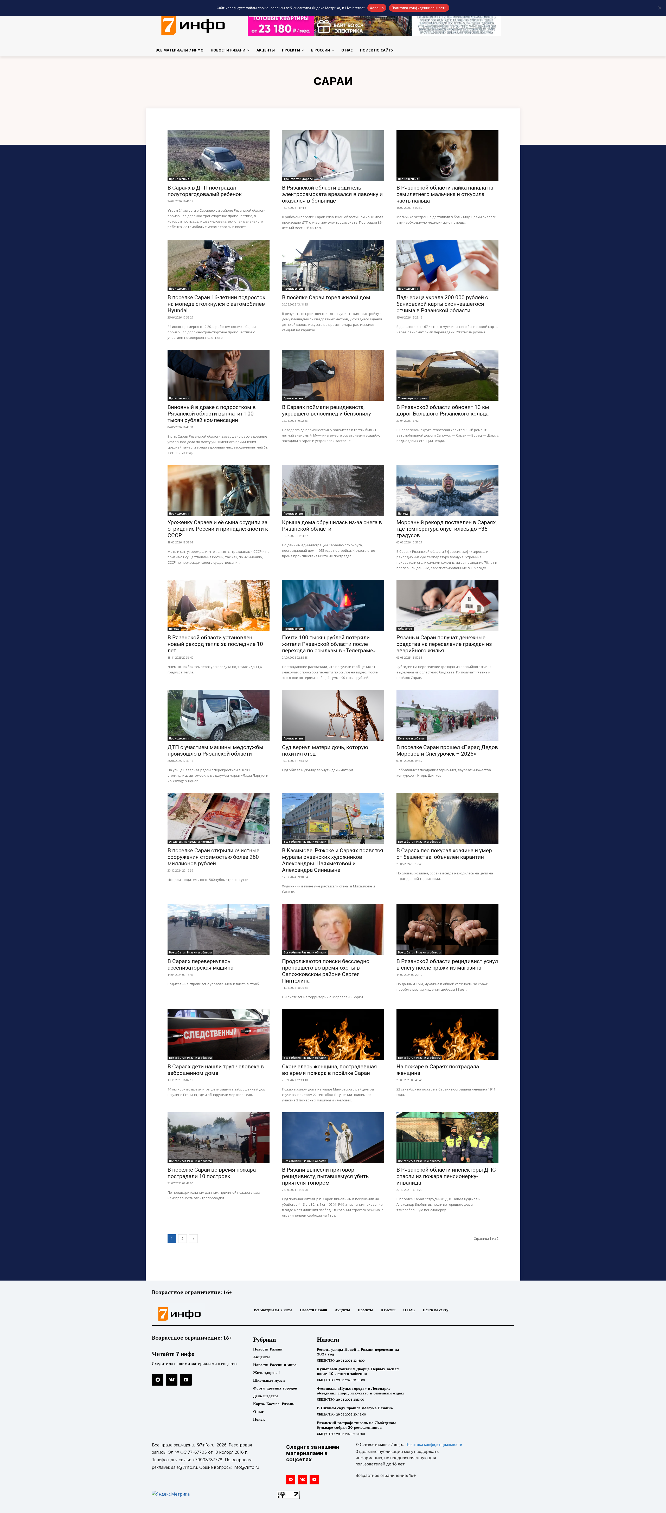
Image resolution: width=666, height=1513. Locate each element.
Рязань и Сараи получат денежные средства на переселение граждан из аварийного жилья (444, 644)
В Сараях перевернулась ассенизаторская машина (200, 964)
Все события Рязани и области (305, 841)
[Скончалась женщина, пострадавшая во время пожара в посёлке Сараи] (333, 1034)
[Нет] (659, 7)
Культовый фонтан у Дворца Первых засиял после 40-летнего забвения (358, 1371)
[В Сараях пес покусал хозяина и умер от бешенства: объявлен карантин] (447, 818)
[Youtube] (185, 1380)
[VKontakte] (171, 1380)
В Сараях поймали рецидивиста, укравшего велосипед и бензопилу (326, 410)
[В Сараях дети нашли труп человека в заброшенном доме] (219, 1034)
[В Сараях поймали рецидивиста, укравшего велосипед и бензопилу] (333, 375)
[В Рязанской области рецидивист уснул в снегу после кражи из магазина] (447, 929)
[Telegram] (157, 1380)
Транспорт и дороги (298, 179)
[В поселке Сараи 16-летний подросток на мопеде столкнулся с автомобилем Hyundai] (219, 265)
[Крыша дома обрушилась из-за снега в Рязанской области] (333, 490)
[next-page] (193, 1238)
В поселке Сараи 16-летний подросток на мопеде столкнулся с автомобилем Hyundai (217, 304)
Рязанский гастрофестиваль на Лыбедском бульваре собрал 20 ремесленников (356, 1425)
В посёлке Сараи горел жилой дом (326, 297)
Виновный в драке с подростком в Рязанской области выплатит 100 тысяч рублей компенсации (212, 413)
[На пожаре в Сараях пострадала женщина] (447, 1034)
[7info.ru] (193, 24)
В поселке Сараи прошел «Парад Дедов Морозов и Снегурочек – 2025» (447, 750)
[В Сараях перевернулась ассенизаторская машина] (219, 929)
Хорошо (377, 8)
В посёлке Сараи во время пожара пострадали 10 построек (212, 1173)
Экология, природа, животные (191, 841)
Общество (405, 629)
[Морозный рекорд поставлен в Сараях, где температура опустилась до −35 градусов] (447, 490)
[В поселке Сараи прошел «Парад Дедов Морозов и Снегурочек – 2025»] (447, 715)
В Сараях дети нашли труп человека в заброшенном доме (216, 1069)
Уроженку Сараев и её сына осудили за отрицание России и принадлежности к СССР (218, 528)
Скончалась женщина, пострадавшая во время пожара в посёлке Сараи (329, 1069)
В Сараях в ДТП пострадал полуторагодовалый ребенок (205, 191)
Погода (403, 513)
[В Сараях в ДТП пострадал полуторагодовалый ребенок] (219, 155)
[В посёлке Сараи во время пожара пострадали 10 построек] (219, 1137)
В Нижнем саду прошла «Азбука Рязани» (355, 1408)
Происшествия (179, 179)
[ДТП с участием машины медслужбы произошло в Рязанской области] (219, 715)
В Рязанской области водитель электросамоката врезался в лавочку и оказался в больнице (332, 194)
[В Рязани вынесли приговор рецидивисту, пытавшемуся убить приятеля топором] (333, 1137)
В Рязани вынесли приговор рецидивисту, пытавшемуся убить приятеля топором (325, 1176)
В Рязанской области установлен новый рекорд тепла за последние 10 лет (215, 644)
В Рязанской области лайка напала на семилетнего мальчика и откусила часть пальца (444, 194)
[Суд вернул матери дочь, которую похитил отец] (333, 715)
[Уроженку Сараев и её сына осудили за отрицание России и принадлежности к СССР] (219, 490)
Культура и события (411, 738)
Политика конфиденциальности (433, 1445)
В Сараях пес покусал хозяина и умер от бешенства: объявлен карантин (444, 853)
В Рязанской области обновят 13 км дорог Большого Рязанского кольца (442, 410)
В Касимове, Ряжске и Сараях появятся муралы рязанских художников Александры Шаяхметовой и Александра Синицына (332, 860)
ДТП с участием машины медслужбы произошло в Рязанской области (215, 750)
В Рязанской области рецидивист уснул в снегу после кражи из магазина (447, 964)
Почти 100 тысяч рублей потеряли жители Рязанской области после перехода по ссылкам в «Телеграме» (329, 644)
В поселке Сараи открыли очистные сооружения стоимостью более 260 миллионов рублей (213, 857)
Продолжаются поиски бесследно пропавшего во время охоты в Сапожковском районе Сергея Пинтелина (325, 971)
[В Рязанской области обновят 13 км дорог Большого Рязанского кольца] (447, 375)
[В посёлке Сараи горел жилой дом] (333, 265)
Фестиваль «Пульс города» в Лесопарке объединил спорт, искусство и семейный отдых (360, 1390)
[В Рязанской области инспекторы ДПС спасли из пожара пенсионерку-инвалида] (447, 1137)
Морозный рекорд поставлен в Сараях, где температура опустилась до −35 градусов (446, 528)
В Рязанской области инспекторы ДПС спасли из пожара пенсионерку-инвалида (446, 1176)
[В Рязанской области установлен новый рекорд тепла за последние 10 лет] (219, 605)
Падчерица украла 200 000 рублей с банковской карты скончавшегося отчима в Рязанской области (442, 304)
